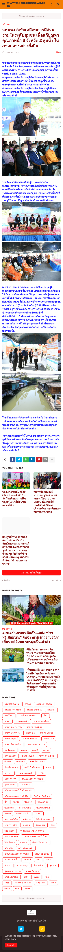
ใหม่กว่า (7, 580)
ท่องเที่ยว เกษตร (37, 761)
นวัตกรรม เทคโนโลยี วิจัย (16, 796)
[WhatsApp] (26, 459)
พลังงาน (27, 819)
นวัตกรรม (25, 784)
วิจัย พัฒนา (9, 842)
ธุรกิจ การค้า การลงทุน (32, 779)
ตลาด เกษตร (28, 756)
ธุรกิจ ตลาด (9, 784)
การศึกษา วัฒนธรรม (28, 715)
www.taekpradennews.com (26, 4)
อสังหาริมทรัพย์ (11, 877)
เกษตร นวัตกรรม (12, 733)
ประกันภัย (9, 808)
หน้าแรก (6, 24)
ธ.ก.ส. (48, 767)
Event (36, 877)
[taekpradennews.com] (49, 929)
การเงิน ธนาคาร (34, 710)
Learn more (10, 939)
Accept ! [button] (11, 945)
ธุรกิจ (41, 773)
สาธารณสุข (22, 865)
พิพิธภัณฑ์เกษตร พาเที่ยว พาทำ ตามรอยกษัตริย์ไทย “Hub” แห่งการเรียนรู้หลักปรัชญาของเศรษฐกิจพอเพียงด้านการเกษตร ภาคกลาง (42, 656)
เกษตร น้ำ (30, 733)
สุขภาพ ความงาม (12, 871)
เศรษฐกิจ (8, 848)
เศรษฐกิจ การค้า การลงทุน (16, 854)
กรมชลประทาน (11, 704)
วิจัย (53, 825)
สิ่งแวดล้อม (39, 865)
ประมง (7, 813)
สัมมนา (7, 865)
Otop (53, 882)
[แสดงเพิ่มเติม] (52, 459)
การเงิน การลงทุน (12, 710)
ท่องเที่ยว (20, 761)
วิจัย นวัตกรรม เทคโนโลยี (35, 836)
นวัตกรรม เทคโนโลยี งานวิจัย (18, 790)
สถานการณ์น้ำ (11, 859)
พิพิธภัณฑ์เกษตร (44, 819)
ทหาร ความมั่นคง (47, 756)
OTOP (7, 888)
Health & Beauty (23, 882)
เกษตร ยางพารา (30, 738)
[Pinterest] (39, 459)
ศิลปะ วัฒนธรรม (40, 842)
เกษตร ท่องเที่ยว (34, 727)
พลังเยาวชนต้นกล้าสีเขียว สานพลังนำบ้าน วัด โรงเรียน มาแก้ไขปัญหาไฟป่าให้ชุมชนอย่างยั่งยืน (14, 498)
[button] (3, 4)
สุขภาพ (53, 865)
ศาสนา (23, 842)
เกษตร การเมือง (41, 721)
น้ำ (5, 802)
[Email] (45, 459)
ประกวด (28, 802)
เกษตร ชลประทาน (13, 727)
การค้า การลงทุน (44, 704)
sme (17, 888)
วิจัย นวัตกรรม (11, 836)
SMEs (27, 888)
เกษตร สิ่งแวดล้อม (12, 744)
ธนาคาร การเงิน (25, 773)
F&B (47, 877)
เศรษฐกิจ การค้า (25, 848)
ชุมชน (24, 750)
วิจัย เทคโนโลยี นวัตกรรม (32, 831)
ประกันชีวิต (42, 802)
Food (6, 882)
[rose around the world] (28, 929)
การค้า (28, 704)
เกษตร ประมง (46, 733)
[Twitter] (19, 459)
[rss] (42, 929)
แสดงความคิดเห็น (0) (31, 572)
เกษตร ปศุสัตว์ (11, 738)
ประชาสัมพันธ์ (43, 808)
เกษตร (7, 721)
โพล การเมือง (10, 825)
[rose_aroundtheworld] (35, 929)
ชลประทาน (9, 750)
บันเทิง (16, 802)
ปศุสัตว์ (38, 813)
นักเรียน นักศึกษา (42, 796)
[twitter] (21, 929)
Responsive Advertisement (31, 16)
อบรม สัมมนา (32, 871)
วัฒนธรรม (40, 825)
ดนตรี (35, 750)
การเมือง (51, 710)
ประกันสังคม (25, 808)
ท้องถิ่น (7, 761)
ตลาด (46, 750)
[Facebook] (12, 459)
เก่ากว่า (55, 580)
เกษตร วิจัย (49, 738)
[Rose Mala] (14, 929)
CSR (26, 877)
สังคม (48, 859)
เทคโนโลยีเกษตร (32, 767)
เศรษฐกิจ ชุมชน (42, 854)
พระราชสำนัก (11, 819)
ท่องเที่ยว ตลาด (11, 767)
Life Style (41, 882)
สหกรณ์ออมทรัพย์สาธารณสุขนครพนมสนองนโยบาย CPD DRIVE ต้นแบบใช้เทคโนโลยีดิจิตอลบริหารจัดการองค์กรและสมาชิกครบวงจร (47, 502)
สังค (38, 859)
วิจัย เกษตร (9, 831)
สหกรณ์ (27, 859)
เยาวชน (26, 825)
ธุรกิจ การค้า (10, 779)
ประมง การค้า (22, 813)
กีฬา (46, 715)
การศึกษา (8, 715)
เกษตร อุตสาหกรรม (36, 744)
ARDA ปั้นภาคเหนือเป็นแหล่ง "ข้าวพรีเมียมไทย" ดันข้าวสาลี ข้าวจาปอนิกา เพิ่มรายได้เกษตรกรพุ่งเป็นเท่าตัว (30, 637)
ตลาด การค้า (10, 756)
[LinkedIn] (32, 459)
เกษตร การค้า (22, 721)
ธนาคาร (8, 773)
